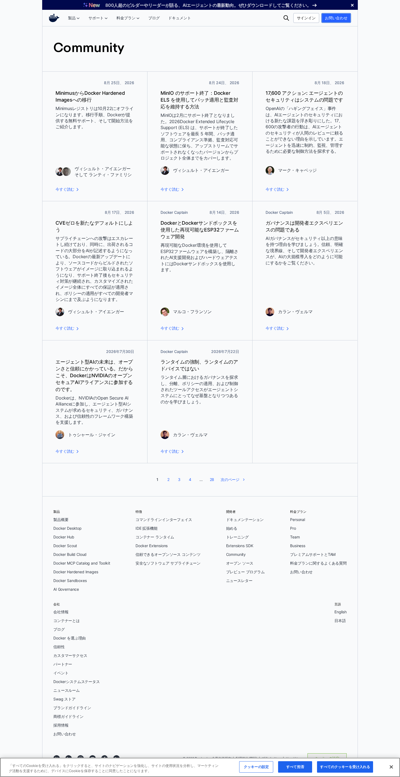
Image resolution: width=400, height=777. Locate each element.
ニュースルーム (66, 690)
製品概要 (60, 519)
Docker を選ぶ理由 (69, 638)
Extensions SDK (239, 545)
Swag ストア (64, 699)
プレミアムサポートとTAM (313, 554)
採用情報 (60, 725)
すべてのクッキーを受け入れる (345, 766)
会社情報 (60, 612)
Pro (293, 528)
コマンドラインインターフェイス (164, 519)
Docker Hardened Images (75, 571)
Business (297, 545)
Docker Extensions (152, 545)
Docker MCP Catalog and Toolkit (81, 563)
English (340, 612)
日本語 (340, 620)
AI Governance (66, 589)
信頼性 (59, 646)
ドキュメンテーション (245, 519)
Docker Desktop (67, 528)
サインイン (306, 18)
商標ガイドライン (68, 716)
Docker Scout (65, 545)
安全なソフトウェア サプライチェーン (168, 563)
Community (236, 554)
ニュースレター (239, 580)
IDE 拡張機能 (147, 528)
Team (295, 537)
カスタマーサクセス (70, 655)
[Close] (391, 767)
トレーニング (237, 537)
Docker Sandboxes (70, 580)
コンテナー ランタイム (155, 537)
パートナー (62, 664)
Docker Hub (63, 537)
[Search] (286, 18)
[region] (200, 767)
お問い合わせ (336, 18)
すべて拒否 (295, 766)
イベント (60, 673)
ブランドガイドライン (72, 707)
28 (212, 479)
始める (232, 528)
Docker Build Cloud (70, 554)
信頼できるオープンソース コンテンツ (168, 554)
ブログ (59, 629)
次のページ (230, 479)
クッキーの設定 (256, 766)
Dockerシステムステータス (76, 681)
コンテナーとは (66, 620)
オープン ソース (240, 563)
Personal (297, 519)
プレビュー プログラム (245, 571)
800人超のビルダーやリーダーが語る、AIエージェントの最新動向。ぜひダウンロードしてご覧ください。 (208, 5)
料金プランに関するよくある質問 (318, 563)
